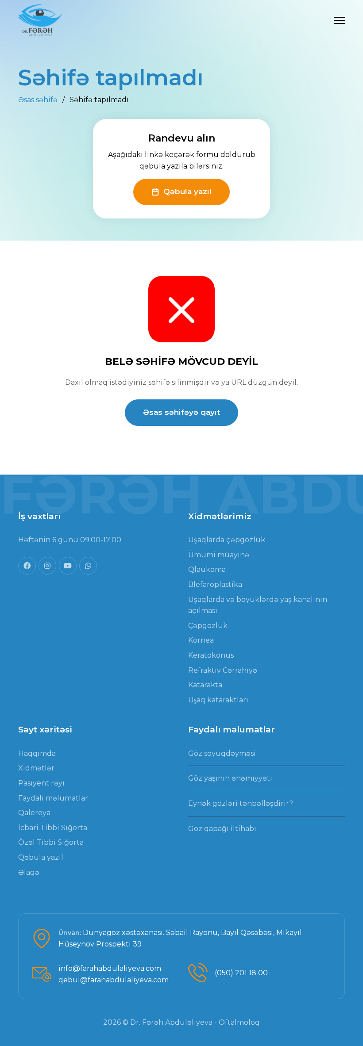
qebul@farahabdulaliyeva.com (113, 980)
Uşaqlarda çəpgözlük (226, 540)
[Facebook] (27, 566)
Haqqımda (37, 753)
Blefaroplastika (215, 584)
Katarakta (205, 685)
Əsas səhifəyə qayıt (181, 412)
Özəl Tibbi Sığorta (51, 842)
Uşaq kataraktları (218, 700)
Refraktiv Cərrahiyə (222, 670)
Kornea (201, 640)
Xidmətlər (36, 768)
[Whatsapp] (88, 566)
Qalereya (34, 812)
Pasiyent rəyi (41, 783)
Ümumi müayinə (218, 555)
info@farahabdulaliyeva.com (109, 968)
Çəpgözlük (208, 625)
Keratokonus (211, 655)
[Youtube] (68, 566)
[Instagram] (47, 566)
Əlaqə (28, 872)
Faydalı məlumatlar (53, 798)
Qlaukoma (207, 569)
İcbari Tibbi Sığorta (52, 828)
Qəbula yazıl (187, 191)
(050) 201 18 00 (241, 973)
